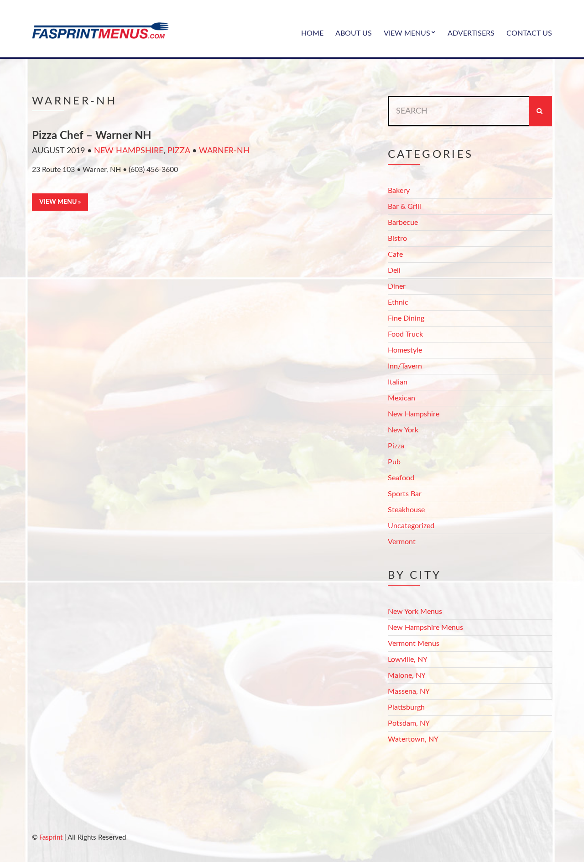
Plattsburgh (406, 707)
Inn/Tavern (405, 366)
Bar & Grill (404, 206)
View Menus (407, 33)
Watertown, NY (413, 739)
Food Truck (405, 334)
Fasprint (51, 837)
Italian (397, 382)
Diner (397, 286)
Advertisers (471, 33)
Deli (394, 270)
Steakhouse (406, 510)
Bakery (399, 190)
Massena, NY (409, 691)
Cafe (395, 254)
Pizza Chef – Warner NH (91, 135)
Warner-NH (224, 151)
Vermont (402, 541)
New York (403, 430)
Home (312, 33)
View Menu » (60, 202)
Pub (394, 462)
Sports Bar (405, 494)
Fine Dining (406, 318)
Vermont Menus (413, 643)
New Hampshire (128, 151)
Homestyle (405, 350)
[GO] (540, 111)
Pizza (178, 151)
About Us (353, 33)
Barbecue (403, 222)
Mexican (401, 398)
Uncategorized (411, 526)
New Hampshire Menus (425, 627)
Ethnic (398, 302)
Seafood (401, 478)
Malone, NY (407, 675)
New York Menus (415, 611)
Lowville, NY (408, 659)
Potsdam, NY (409, 723)
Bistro (397, 238)
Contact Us (529, 33)
